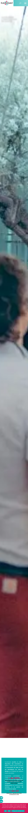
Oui (5, 810)
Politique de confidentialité (18, 810)
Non (9, 810)
